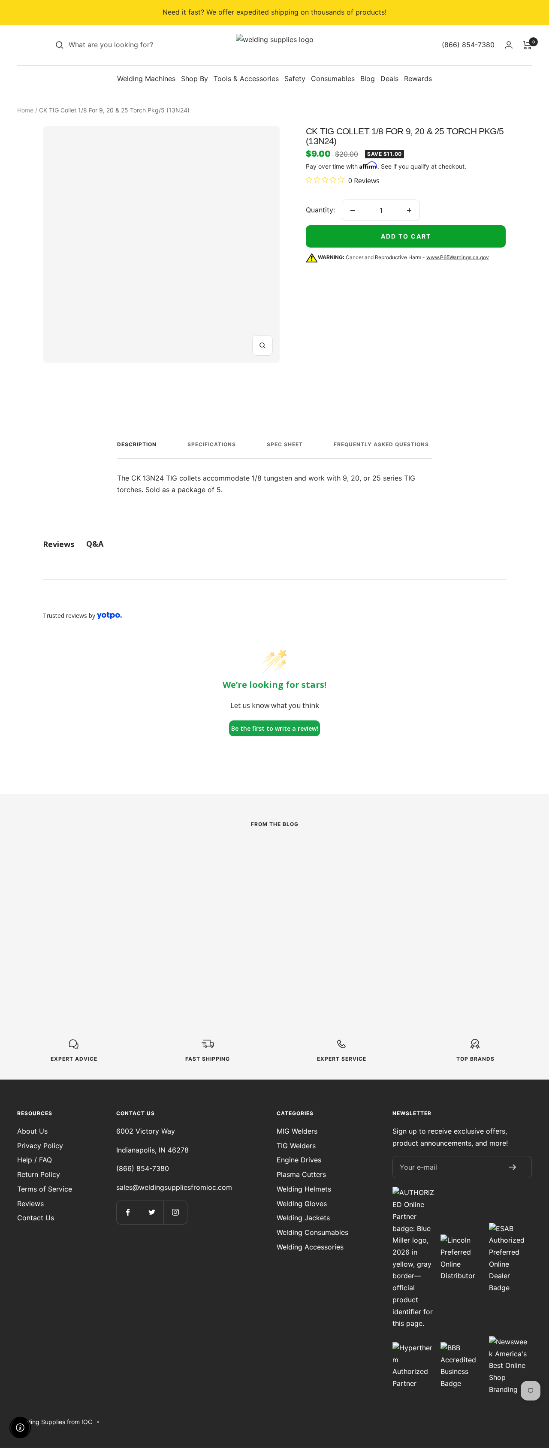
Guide (373, 874)
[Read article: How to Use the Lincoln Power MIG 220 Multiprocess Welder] (113, 860)
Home (25, 110)
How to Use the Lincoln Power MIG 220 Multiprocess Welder (109, 913)
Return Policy (38, 1174)
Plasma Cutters (301, 1174)
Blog (367, 78)
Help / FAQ (34, 1160)
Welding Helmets (304, 1189)
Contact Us (35, 1217)
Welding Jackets (303, 1217)
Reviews (30, 1203)
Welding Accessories (310, 1247)
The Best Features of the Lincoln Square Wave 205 (268, 913)
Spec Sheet (285, 444)
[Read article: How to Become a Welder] (435, 854)
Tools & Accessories (246, 78)
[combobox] (133, 45)
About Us (32, 1131)
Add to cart (406, 236)
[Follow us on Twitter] (151, 1212)
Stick (212, 886)
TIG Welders (296, 1145)
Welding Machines (146, 78)
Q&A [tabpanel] (94, 543)
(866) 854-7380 (142, 1168)
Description (137, 444)
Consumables (333, 78)
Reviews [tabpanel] (58, 544)
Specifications (211, 444)
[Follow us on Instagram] (175, 1212)
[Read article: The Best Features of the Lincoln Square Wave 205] (274, 860)
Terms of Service (44, 1189)
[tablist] (274, 543)
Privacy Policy (40, 1145)
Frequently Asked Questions (381, 444)
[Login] (509, 44)
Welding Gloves (302, 1203)
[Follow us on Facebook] (128, 1212)
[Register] (513, 1167)
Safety (294, 78)
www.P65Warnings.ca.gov (457, 257)
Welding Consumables (312, 1232)
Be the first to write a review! (274, 728)
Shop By (194, 78)
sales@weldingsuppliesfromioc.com (174, 1187)
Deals (389, 78)
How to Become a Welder (416, 895)
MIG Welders (297, 1131)
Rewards (418, 78)
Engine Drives (299, 1160)
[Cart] (527, 45)
